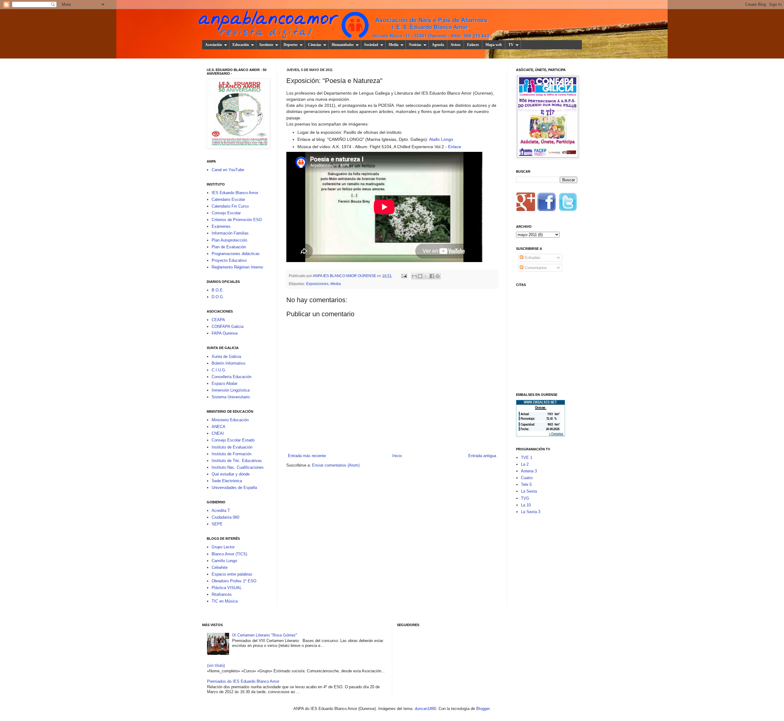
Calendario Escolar (228, 199)
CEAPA (218, 319)
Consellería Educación (231, 376)
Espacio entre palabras (232, 574)
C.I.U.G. (219, 370)
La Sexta (529, 491)
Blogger (482, 708)
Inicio (397, 455)
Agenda (438, 45)
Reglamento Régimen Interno (237, 267)
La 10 (526, 505)
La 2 (525, 464)
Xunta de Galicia (226, 356)
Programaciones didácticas (236, 253)
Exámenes (221, 226)
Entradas (532, 257)
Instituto (266, 45)
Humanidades (343, 45)
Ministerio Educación (230, 420)
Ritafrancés (222, 594)
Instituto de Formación (231, 454)
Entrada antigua (482, 455)
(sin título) (216, 665)
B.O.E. (218, 290)
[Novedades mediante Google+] (526, 203)
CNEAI (218, 433)
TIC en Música (225, 601)
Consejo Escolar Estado (233, 440)
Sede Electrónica (227, 481)
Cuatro (527, 477)
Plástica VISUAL (227, 587)
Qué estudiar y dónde (231, 474)
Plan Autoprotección (229, 240)
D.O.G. (218, 297)
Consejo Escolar (226, 213)
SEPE (217, 524)
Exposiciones (317, 284)
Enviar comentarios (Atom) (336, 465)
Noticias (415, 45)
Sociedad (371, 45)
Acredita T (221, 510)
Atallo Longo (441, 139)
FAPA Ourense (225, 333)
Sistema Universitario (231, 397)
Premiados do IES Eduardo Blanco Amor (243, 681)
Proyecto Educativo (229, 260)
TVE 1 (526, 457)
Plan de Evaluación (229, 247)
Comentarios (535, 267)
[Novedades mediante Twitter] (567, 203)
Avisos (455, 45)
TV (511, 45)
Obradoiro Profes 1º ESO (234, 581)
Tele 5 (526, 484)
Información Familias (230, 233)
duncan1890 (425, 708)
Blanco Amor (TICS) (229, 554)
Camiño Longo (224, 560)
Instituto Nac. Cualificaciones (238, 467)
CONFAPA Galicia (227, 326)
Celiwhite (220, 567)
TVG (525, 498)
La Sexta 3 (530, 511)
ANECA (218, 426)
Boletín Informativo (228, 363)
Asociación (213, 45)
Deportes (291, 45)
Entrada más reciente (307, 455)
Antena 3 (529, 471)
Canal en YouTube (228, 169)
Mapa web (493, 45)
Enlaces (473, 45)
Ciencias (314, 45)
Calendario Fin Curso (230, 206)
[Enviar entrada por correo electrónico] (404, 276)
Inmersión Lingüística (231, 390)
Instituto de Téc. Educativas (237, 460)
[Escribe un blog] (420, 276)
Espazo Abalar (224, 383)
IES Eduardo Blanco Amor (235, 192)
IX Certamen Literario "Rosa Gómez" (264, 635)
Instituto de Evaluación (232, 447)
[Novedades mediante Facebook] (546, 203)
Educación (240, 45)
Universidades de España (234, 487)
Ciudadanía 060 (225, 517)
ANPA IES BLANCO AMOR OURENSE (345, 276)
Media (393, 45)
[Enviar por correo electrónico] (414, 276)
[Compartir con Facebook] (432, 276)
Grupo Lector (223, 547)
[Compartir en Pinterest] (438, 276)
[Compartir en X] (426, 276)
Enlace (454, 146)
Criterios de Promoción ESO (237, 219)
